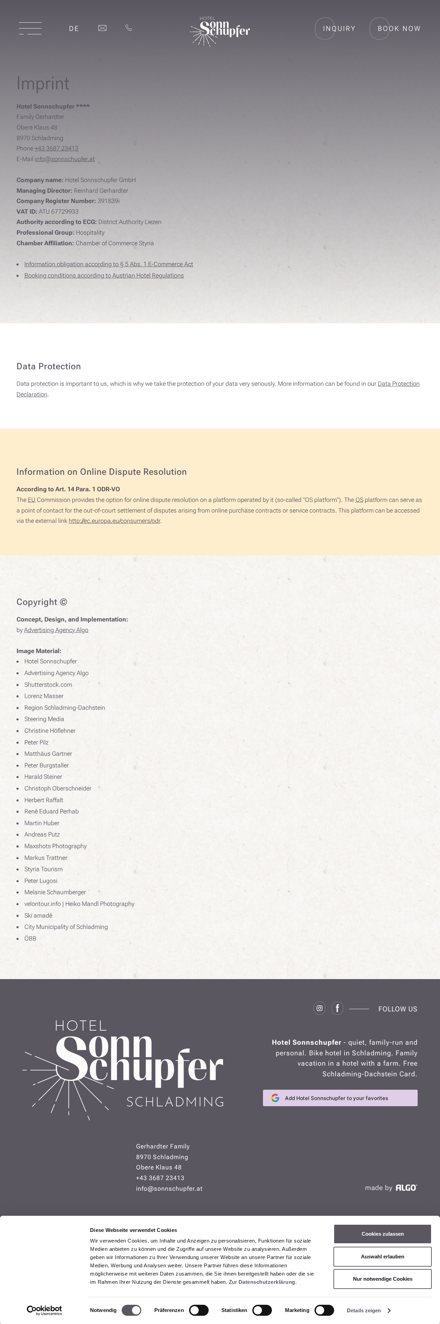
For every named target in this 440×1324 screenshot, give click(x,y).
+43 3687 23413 (56, 148)
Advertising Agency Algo (56, 629)
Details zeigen (364, 1310)
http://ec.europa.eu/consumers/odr (114, 520)
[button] (30, 28)
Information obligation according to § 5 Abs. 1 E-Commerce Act (108, 264)
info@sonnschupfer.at (65, 158)
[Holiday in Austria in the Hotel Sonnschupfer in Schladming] (220, 45)
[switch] (199, 1310)
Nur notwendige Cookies (382, 1279)
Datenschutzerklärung (267, 1282)
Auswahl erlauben (382, 1256)
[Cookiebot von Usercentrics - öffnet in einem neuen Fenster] (44, 1310)
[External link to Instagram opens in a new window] (320, 1009)
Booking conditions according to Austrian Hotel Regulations (104, 275)
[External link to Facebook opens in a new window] (337, 1009)
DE (74, 28)
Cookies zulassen (383, 1234)
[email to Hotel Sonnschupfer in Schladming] (102, 28)
